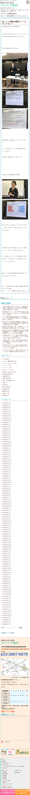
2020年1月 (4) (7, 540)
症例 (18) (5, 384)
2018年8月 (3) (7, 574)
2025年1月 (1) (7, 439)
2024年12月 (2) (7, 441)
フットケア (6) (7, 365)
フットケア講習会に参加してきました (16, 291)
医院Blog (18, 772)
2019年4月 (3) (7, 559)
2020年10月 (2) (7, 523)
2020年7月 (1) (7, 527)
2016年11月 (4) (7, 613)
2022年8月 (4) (7, 488)
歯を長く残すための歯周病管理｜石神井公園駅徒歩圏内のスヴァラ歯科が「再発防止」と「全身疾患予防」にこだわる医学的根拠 (16, 332)
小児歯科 (4, 778)
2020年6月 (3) (7, 529)
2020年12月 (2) (7, 521)
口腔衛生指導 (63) (8, 374)
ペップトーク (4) (7, 367)
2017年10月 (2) (7, 594)
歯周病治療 (5, 773)
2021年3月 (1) (7, 514)
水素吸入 (4, 782)
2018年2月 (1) (7, 585)
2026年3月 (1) (7, 411)
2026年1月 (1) (7, 413)
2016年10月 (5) (7, 615)
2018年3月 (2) (7, 583)
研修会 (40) (6, 391)
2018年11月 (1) (7, 570)
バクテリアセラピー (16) (9, 363)
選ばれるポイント (6, 762)
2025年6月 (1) (7, 428)
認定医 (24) (6, 395)
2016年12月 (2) (7, 611)
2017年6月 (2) (7, 598)
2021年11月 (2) (7, 504)
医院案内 (3, 761)
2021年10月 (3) (7, 506)
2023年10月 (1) (7, 463)
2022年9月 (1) (7, 486)
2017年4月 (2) (7, 602)
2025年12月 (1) (7, 416)
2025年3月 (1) (7, 435)
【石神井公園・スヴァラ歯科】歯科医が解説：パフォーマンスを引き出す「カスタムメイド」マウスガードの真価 (16, 347)
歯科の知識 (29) (7, 378)
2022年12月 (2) (7, 482)
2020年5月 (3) (7, 531)
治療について (4, 770)
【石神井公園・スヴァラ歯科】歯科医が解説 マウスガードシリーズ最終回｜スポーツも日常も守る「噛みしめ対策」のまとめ (16, 337)
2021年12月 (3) (7, 501)
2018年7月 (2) (7, 577)
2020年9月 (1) (7, 525)
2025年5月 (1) (7, 431)
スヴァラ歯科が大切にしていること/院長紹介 (13, 766)
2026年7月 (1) (7, 403)
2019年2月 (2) (7, 564)
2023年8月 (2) (7, 467)
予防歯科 (4, 775)
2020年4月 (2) (7, 534)
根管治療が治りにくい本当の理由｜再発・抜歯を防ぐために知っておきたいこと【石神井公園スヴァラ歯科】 (16, 313)
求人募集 (4, 768)
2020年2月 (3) (7, 538)
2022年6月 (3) (7, 491)
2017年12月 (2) (7, 589)
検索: (2, 627)
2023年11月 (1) (7, 461)
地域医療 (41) (6, 376)
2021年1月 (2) (7, 519)
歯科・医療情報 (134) (9, 380)
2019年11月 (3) (7, 544)
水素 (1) (5, 382)
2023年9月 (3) (7, 465)
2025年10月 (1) (7, 420)
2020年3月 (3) (7, 536)
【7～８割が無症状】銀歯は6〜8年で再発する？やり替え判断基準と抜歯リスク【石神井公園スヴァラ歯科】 (16, 318)
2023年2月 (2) (7, 478)
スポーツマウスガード (7, 783)
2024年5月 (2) (7, 456)
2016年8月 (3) (7, 619)
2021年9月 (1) (7, 508)
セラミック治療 (6, 780)
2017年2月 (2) (7, 607)
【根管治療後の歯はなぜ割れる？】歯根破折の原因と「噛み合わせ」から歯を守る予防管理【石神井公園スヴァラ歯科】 (16, 308)
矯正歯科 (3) (6, 389)
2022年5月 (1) (7, 493)
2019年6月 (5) (7, 555)
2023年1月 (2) (7, 480)
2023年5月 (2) (7, 471)
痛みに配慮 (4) (7, 387)
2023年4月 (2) (7, 474)
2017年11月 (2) (7, 592)
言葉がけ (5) (6, 393)
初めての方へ (5, 764)
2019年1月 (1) (7, 566)
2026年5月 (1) (7, 407)
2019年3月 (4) (7, 561)
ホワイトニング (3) (8, 369)
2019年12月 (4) (7, 542)
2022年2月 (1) (7, 497)
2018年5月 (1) (7, 579)
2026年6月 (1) (7, 405)
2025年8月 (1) (7, 424)
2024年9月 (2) (7, 448)
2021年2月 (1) (7, 516)
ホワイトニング (6, 785)
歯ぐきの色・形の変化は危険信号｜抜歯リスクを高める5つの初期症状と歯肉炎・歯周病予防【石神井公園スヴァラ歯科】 (16, 323)
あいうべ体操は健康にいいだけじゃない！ (14, 22)
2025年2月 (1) (7, 437)
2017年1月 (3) (7, 609)
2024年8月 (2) (7, 450)
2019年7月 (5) (7, 553)
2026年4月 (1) (7, 409)
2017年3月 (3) (7, 604)
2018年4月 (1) (7, 581)
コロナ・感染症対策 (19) (9, 361)
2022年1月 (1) (7, 499)
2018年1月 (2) (7, 587)
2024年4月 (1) (7, 459)
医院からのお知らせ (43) (9, 372)
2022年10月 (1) (7, 484)
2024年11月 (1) (7, 443)
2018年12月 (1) (7, 568)
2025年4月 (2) (7, 433)
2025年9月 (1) (7, 422)
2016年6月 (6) (7, 624)
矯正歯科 (4, 777)
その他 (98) (6, 359)
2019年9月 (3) (7, 549)
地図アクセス (19, 770)
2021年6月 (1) (7, 510)
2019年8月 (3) (7, 551)
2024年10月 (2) (7, 446)
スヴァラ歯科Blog (8, 13)
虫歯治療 (4, 772)
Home (2, 10)
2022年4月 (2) (7, 495)
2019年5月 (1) (7, 557)
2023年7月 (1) (7, 469)
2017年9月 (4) (7, 596)
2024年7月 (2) (7, 452)
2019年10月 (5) (7, 546)
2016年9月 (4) (7, 617)
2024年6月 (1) (7, 454)
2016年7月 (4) (7, 622)
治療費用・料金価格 (7, 787)
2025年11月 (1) (7, 418)
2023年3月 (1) (7, 476)
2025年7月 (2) (7, 426)
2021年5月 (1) (7, 512)
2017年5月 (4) (7, 600)
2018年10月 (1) (7, 572)
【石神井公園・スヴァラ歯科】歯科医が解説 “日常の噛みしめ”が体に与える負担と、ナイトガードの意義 (15, 342)
